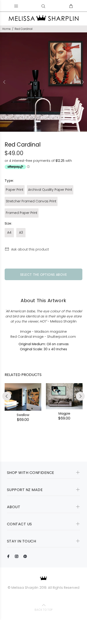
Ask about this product (30, 249)
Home (6, 29)
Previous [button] (4, 82)
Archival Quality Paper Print (50, 189)
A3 (21, 232)
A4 (9, 232)
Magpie (64, 413)
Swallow (23, 415)
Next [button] (82, 82)
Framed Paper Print (21, 212)
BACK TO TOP (43, 610)
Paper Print (14, 189)
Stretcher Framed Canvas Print (31, 201)
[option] (43, 82)
